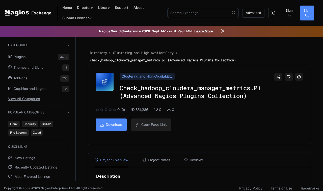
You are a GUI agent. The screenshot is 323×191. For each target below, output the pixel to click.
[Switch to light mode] (273, 13)
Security (30, 124)
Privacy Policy (251, 188)
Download (114, 124)
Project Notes (159, 160)
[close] (222, 31)
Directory (85, 7)
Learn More (203, 31)
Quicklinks (17, 147)
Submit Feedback (77, 18)
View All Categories (24, 99)
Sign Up (307, 13)
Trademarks (309, 188)
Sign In (289, 13)
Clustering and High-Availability (143, 53)
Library (104, 7)
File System (18, 133)
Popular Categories (26, 112)
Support (121, 7)
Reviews (196, 160)
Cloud (37, 133)
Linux (14, 124)
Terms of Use (281, 188)
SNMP (46, 124)
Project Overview (114, 160)
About (138, 7)
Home (67, 7)
